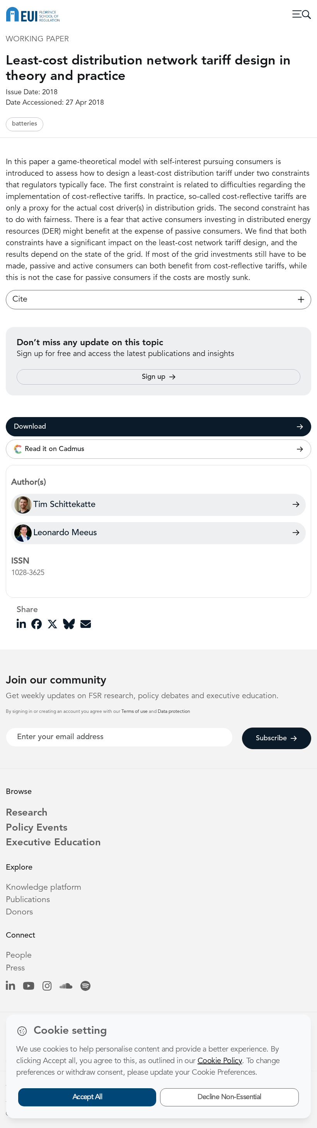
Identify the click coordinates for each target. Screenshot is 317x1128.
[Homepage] (33, 14)
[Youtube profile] (28, 987)
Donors (19, 912)
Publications (28, 900)
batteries (24, 124)
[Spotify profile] (85, 987)
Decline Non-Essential (229, 1097)
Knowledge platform (43, 888)
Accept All (87, 1097)
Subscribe (271, 738)
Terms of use (135, 711)
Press (15, 968)
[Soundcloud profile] (66, 987)
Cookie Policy (220, 1061)
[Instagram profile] (47, 987)
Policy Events (36, 828)
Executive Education (53, 843)
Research (27, 813)
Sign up (153, 376)
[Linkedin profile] (10, 987)
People (19, 956)
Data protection (174, 711)
